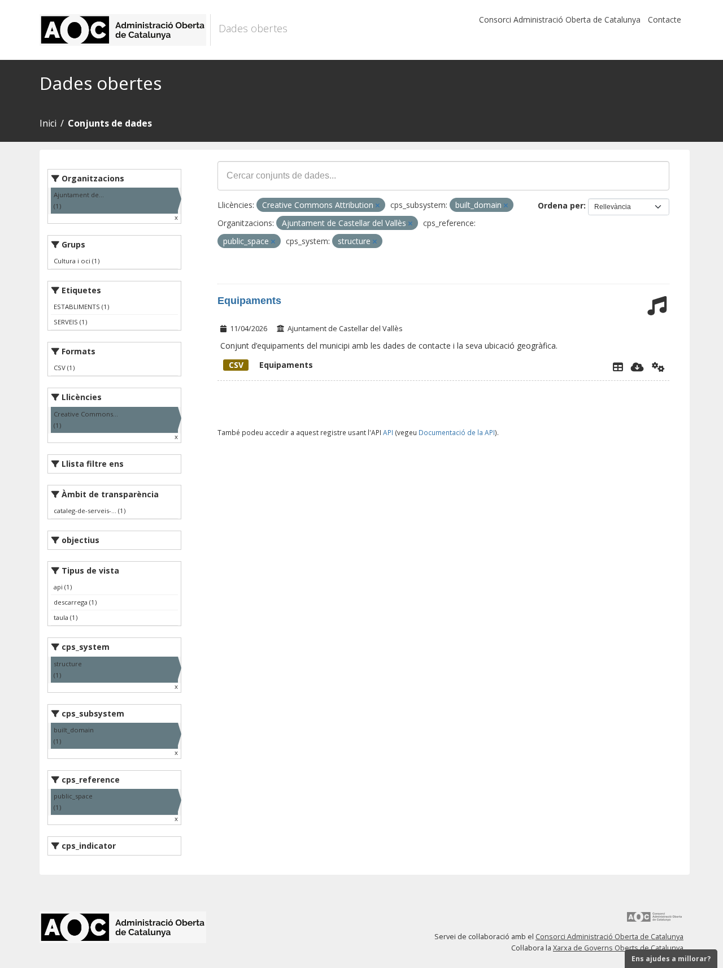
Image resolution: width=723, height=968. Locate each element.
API (388, 432)
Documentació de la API (457, 432)
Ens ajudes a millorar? (671, 958)
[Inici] (125, 30)
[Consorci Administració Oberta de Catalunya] (654, 921)
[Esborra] (378, 205)
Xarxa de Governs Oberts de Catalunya (618, 948)
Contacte (664, 19)
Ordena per (560, 205)
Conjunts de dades (110, 123)
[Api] (658, 367)
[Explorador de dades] (618, 367)
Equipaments (249, 300)
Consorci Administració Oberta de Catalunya (560, 19)
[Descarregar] (637, 367)
